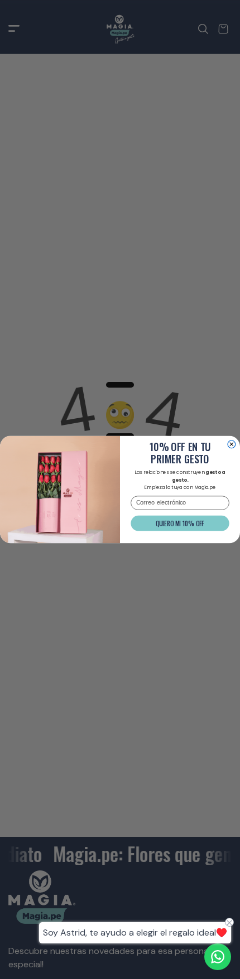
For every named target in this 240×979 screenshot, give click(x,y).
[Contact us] (217, 956)
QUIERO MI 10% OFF (180, 523)
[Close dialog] (232, 444)
